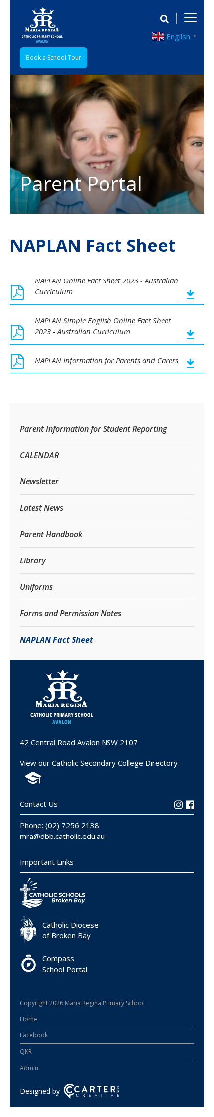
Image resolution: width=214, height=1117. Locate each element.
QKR (26, 1051)
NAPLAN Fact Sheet (56, 639)
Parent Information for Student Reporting (93, 428)
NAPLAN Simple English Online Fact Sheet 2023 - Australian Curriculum (103, 325)
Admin (29, 1068)
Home (28, 1019)
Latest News (41, 507)
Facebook (34, 1035)
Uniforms (36, 586)
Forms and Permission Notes (70, 613)
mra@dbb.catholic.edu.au (62, 836)
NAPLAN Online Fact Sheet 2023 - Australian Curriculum (106, 286)
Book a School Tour (53, 57)
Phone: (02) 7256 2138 (59, 825)
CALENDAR (39, 455)
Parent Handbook (51, 534)
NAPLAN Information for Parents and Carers (106, 360)
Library (33, 560)
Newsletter (39, 481)
